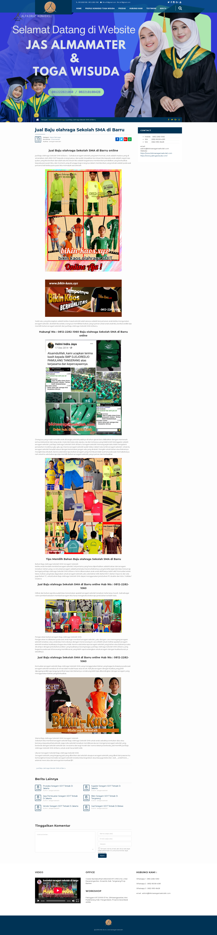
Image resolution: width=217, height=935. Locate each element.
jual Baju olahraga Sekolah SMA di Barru (51, 768)
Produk (122, 8)
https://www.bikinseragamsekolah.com (156, 153)
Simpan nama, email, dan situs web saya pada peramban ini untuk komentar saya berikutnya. (114, 850)
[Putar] (38, 901)
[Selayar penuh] (77, 901)
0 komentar (55, 139)
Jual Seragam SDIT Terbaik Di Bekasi (107, 806)
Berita (163, 8)
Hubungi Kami (136, 8)
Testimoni (151, 8)
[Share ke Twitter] (172, 120)
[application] (58, 890)
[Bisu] (73, 901)
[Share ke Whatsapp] (179, 120)
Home (79, 8)
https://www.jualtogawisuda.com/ (153, 156)
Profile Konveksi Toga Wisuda (100, 8)
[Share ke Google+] (175, 120)
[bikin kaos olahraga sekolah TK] (83, 506)
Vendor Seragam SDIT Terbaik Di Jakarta (60, 806)
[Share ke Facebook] (168, 120)
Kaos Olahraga (59, 120)
